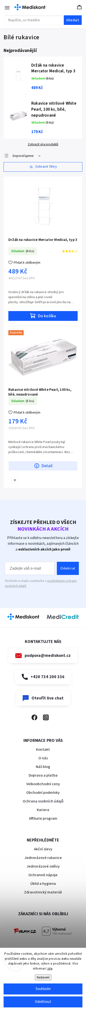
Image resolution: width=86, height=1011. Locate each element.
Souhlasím (43, 988)
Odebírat (67, 568)
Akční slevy (43, 849)
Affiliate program (43, 818)
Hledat (72, 20)
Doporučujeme (23, 155)
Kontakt (43, 749)
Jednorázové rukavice (43, 857)
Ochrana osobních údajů (43, 801)
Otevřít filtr (43, 167)
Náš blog (43, 766)
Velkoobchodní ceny (43, 784)
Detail (46, 466)
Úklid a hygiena (43, 883)
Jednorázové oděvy (43, 866)
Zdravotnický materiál (43, 892)
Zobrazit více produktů (43, 144)
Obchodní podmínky (43, 792)
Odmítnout (43, 1001)
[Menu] (5, 7)
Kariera (43, 809)
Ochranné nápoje (43, 875)
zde (49, 968)
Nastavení (43, 977)
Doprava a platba (43, 775)
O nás (43, 758)
